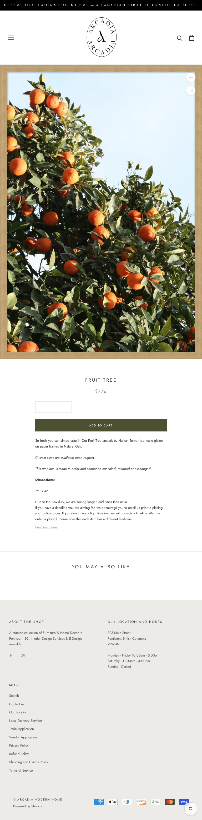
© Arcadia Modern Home (37, 799)
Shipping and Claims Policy (28, 761)
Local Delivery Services (25, 720)
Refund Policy (19, 753)
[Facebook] (11, 655)
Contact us (16, 704)
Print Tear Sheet (46, 527)
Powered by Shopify (27, 806)
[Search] (180, 38)
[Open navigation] (11, 38)
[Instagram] (22, 655)
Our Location (18, 712)
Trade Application (21, 728)
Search (14, 695)
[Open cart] (191, 38)
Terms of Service (21, 770)
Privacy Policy (19, 745)
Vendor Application (23, 737)
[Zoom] (190, 77)
